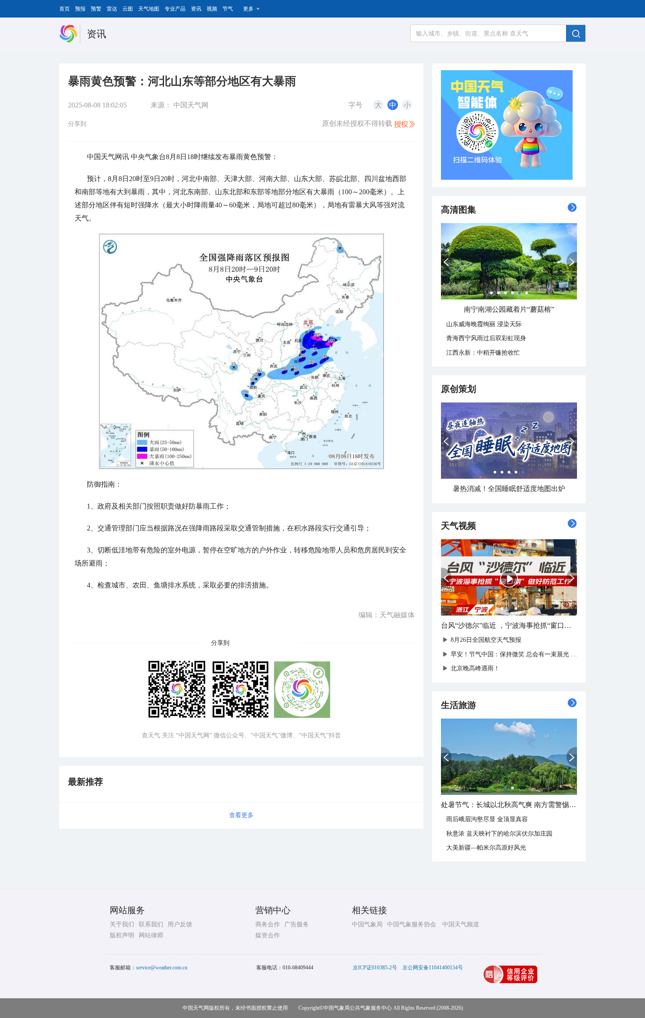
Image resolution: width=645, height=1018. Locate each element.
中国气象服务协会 (411, 924)
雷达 (112, 9)
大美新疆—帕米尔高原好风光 (486, 847)
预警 (96, 9)
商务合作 (267, 924)
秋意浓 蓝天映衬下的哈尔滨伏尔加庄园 (499, 833)
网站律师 (151, 935)
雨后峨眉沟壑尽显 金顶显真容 (487, 819)
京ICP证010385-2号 (375, 968)
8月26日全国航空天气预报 (486, 640)
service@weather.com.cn (161, 968)
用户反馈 (180, 924)
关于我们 (122, 924)
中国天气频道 (460, 924)
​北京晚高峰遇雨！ (475, 668)
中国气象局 (367, 924)
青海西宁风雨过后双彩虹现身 (486, 338)
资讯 (196, 9)
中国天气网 (190, 105)
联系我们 (151, 924)
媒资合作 (267, 935)
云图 (127, 9)
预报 (80, 9)
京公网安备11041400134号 (432, 968)
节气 (227, 9)
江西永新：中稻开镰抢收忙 (483, 352)
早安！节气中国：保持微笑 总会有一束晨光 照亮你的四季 (529, 654)
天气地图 (148, 9)
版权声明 (122, 935)
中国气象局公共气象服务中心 (357, 1008)
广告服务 (296, 924)
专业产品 (175, 9)
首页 (64, 9)
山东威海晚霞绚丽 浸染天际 (484, 324)
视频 (212, 9)
